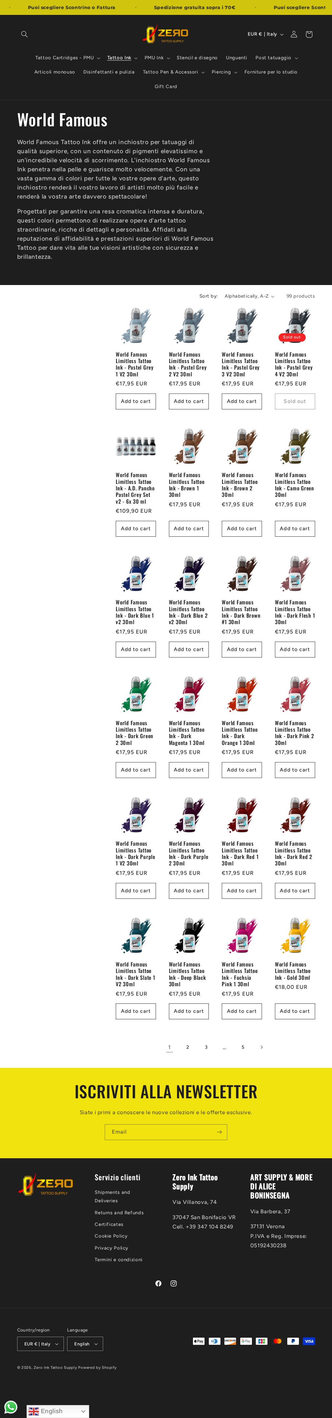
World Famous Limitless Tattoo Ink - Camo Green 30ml (294, 485)
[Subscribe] (219, 1132)
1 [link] (169, 1047)
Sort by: (208, 296)
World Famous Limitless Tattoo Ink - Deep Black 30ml (187, 974)
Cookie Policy (111, 1236)
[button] (24, 34)
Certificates (109, 1224)
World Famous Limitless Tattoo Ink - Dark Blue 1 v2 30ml (135, 612)
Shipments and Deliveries (112, 1196)
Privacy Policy (111, 1248)
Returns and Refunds (119, 1213)
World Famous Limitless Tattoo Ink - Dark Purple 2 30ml (188, 853)
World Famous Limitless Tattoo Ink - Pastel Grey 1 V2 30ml (135, 364)
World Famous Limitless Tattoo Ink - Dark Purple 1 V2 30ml (135, 853)
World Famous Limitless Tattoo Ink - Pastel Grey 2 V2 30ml (188, 364)
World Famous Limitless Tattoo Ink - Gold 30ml (293, 971)
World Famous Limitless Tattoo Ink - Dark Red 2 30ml (293, 853)
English (51, 1411)
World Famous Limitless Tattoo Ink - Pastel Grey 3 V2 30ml (241, 364)
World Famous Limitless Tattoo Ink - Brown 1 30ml (187, 485)
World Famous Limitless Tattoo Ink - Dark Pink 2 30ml (294, 733)
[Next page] (261, 1047)
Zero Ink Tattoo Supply (55, 1367)
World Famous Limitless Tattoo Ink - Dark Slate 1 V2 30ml (135, 974)
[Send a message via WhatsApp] (10, 1407)
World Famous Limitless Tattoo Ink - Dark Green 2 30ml (134, 733)
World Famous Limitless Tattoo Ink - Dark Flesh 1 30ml (295, 612)
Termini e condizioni (119, 1260)
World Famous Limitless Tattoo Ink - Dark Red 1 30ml (240, 853)
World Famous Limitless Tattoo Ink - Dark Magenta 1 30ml (187, 733)
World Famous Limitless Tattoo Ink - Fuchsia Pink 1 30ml (239, 974)
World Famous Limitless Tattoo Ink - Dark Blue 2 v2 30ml (188, 612)
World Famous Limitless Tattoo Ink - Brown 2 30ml (239, 485)
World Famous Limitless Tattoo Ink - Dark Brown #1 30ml (241, 612)
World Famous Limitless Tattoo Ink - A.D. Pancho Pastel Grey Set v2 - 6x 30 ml (135, 488)
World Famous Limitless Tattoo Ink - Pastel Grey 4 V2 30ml (294, 364)
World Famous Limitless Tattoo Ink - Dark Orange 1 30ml (239, 733)
